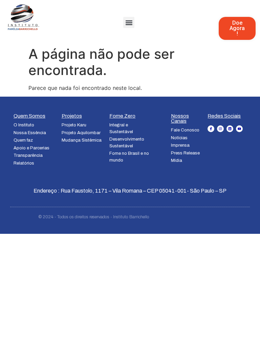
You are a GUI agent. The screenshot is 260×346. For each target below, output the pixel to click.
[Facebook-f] (211, 128)
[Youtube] (239, 128)
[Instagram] (220, 128)
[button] (128, 22)
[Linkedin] (229, 128)
